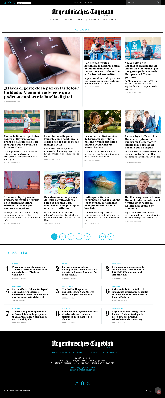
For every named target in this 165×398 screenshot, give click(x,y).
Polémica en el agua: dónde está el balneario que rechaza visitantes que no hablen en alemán (80, 315)
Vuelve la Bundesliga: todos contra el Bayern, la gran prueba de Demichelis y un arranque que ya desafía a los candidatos (21, 142)
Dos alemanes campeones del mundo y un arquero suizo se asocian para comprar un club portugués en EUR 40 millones (61, 203)
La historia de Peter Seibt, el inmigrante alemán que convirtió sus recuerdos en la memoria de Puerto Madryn (130, 293)
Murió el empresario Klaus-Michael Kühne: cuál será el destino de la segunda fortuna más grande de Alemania (142, 203)
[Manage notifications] (159, 392)
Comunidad (94, 20)
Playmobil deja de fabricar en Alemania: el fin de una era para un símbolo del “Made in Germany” (29, 271)
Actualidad (54, 20)
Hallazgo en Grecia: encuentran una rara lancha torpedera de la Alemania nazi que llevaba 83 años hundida (102, 203)
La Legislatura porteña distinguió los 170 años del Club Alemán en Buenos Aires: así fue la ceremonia (79, 271)
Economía (67, 20)
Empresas (80, 20)
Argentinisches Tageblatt (20, 390)
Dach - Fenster (67, 286)
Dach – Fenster (109, 20)
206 (102, 236)
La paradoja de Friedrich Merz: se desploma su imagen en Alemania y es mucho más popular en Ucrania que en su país (141, 142)
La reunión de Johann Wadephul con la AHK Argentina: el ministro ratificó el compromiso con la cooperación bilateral (30, 293)
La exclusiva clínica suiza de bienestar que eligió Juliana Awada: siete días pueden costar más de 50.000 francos (100, 142)
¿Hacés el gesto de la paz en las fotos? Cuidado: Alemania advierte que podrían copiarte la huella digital (41, 92)
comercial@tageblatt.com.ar (82, 370)
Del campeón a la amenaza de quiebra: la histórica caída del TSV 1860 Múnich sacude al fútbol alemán (128, 271)
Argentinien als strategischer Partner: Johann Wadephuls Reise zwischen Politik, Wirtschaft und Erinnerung (128, 315)
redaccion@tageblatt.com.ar (82, 367)
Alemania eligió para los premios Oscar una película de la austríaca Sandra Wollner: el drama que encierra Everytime (21, 203)
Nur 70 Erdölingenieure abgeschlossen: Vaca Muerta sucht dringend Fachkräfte (78, 292)
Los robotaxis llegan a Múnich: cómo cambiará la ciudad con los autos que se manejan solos (61, 140)
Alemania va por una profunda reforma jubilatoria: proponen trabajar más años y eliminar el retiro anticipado (29, 315)
